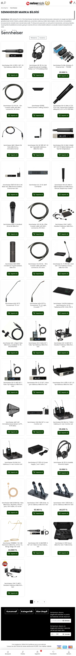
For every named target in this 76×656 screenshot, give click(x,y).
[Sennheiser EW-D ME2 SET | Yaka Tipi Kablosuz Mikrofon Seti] (12, 370)
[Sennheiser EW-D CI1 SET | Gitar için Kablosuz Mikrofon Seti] (38, 370)
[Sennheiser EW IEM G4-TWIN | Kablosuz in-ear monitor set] (63, 410)
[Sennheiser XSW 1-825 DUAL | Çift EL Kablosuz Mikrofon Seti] (63, 490)
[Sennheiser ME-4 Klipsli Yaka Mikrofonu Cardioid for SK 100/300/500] (12, 331)
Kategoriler (27, 611)
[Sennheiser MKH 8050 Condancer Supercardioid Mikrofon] (12, 252)
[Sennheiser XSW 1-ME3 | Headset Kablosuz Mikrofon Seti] (63, 212)
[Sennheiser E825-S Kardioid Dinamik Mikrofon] (12, 212)
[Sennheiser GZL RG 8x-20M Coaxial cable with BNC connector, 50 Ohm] (38, 212)
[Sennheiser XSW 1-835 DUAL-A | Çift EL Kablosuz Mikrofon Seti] (38, 490)
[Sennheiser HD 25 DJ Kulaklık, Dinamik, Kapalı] (63, 450)
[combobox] (52, 634)
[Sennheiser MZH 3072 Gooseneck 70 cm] (12, 291)
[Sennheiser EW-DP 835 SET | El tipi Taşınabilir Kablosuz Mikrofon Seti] (38, 133)
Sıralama (42, 38)
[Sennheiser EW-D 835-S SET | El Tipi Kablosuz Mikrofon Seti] (63, 370)
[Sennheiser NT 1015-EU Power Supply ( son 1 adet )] (38, 450)
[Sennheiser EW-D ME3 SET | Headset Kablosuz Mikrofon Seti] (63, 331)
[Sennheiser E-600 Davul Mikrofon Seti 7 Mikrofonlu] (63, 531)
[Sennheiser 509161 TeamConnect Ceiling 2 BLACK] (38, 93)
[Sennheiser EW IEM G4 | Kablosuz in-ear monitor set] (12, 450)
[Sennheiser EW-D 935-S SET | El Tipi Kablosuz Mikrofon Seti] (12, 53)
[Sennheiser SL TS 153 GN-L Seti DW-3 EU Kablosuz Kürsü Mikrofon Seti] (63, 252)
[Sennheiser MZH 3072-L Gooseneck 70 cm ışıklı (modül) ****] (38, 291)
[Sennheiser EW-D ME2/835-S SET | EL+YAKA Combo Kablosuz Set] (38, 531)
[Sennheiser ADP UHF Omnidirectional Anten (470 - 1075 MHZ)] (12, 410)
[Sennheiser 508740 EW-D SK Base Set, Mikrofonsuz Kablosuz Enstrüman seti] (12, 172)
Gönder (67, 621)
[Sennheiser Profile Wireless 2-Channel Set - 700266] (63, 53)
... (41, 602)
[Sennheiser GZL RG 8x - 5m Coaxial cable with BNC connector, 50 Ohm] (12, 93)
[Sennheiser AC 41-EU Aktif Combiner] (38, 172)
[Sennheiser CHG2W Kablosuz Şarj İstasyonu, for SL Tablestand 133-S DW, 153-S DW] (63, 291)
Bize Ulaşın (41, 611)
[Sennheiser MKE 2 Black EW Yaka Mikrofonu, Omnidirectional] (12, 133)
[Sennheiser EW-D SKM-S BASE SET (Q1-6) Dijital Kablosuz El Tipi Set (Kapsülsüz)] (63, 133)
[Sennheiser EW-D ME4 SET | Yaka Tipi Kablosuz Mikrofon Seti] (38, 331)
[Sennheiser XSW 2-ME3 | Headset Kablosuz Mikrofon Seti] (12, 571)
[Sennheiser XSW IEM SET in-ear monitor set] (38, 410)
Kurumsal (12, 611)
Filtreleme (34, 38)
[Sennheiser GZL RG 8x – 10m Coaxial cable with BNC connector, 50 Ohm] (38, 252)
